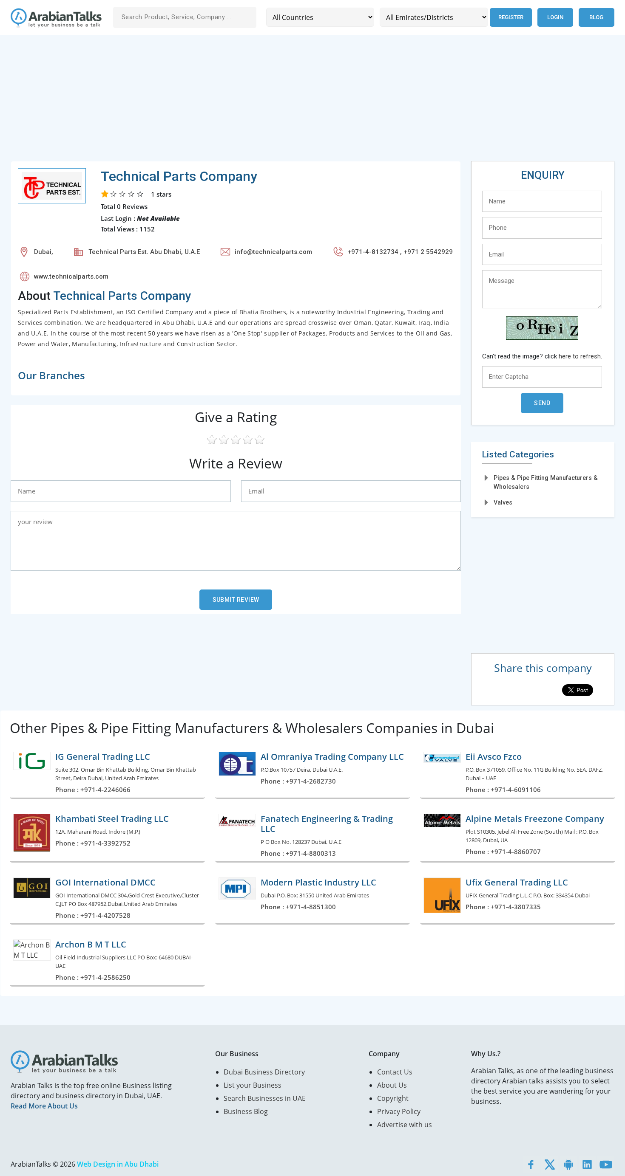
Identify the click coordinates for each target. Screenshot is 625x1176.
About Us (392, 1085)
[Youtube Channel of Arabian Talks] (605, 1164)
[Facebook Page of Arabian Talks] (531, 1164)
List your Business (252, 1085)
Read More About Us (44, 1106)
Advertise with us (404, 1124)
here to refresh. (580, 356)
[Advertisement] (266, 101)
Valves (503, 502)
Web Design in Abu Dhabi (118, 1164)
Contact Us (394, 1072)
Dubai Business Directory (264, 1072)
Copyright (393, 1098)
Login (555, 17)
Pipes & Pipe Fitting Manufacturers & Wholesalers (546, 482)
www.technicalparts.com (71, 276)
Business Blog (246, 1111)
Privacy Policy (398, 1111)
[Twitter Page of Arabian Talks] (549, 1164)
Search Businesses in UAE (265, 1098)
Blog (596, 17)
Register (510, 17)
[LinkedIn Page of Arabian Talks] (587, 1164)
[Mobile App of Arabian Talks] (568, 1164)
